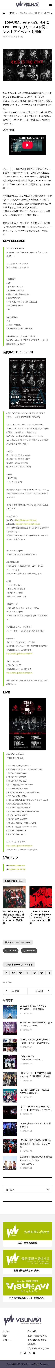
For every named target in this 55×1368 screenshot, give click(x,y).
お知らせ (7, 1340)
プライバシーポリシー (38, 1348)
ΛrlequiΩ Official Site (16, 869)
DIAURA (12, 951)
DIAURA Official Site (16, 865)
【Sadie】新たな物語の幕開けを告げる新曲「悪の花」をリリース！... (35, 1143)
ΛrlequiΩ (30, 951)
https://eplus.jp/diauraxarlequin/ (19, 654)
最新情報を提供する (37, 1340)
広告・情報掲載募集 (37, 1335)
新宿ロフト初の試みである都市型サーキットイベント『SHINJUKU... (36, 1160)
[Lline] (20, 972)
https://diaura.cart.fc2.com (25, 520)
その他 (20, 37)
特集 (5, 1335)
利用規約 (32, 1344)
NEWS (6, 1331)
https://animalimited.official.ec (28, 524)
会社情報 (32, 1331)
